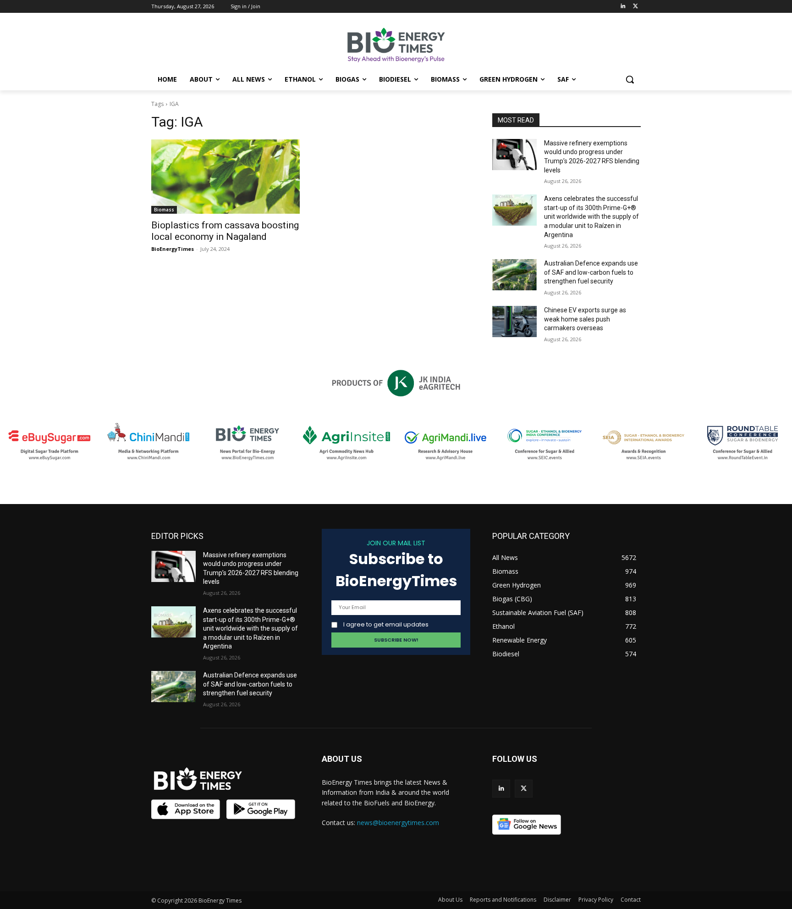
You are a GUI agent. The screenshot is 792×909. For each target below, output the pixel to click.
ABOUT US (342, 759)
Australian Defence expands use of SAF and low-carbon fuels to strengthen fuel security (591, 272)
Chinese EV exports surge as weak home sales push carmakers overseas (585, 319)
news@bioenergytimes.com (398, 822)
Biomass (164, 209)
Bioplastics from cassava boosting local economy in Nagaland (225, 231)
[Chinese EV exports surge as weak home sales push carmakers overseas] (514, 321)
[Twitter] (635, 6)
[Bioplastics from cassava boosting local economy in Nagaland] (225, 176)
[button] (630, 79)
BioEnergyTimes (172, 248)
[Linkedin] (622, 6)
